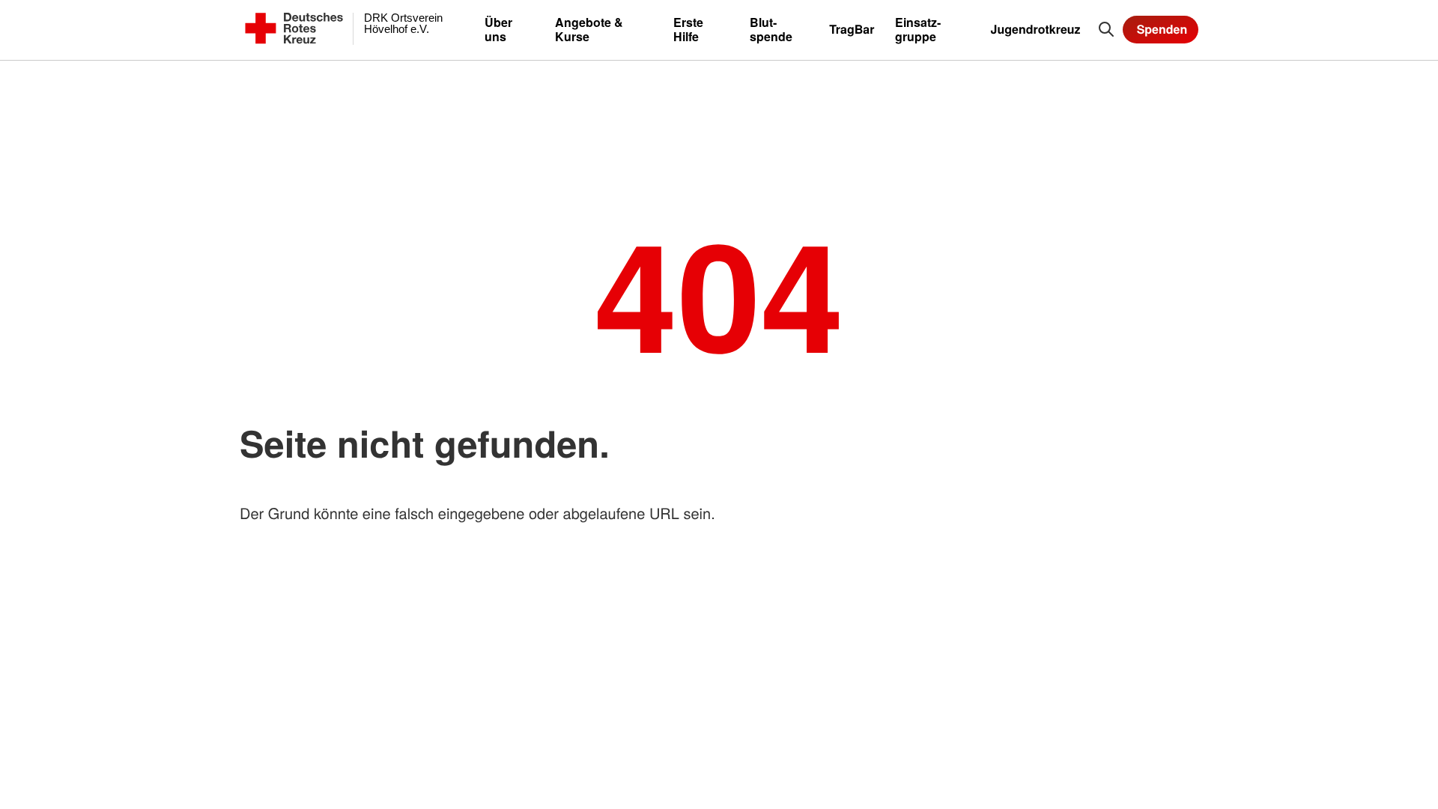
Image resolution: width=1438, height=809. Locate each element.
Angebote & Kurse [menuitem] (589, 29)
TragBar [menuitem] (851, 28)
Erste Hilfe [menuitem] (688, 29)
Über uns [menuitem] (498, 29)
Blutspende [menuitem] (771, 29)
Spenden (1162, 28)
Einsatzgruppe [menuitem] (918, 29)
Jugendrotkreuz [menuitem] (1036, 28)
